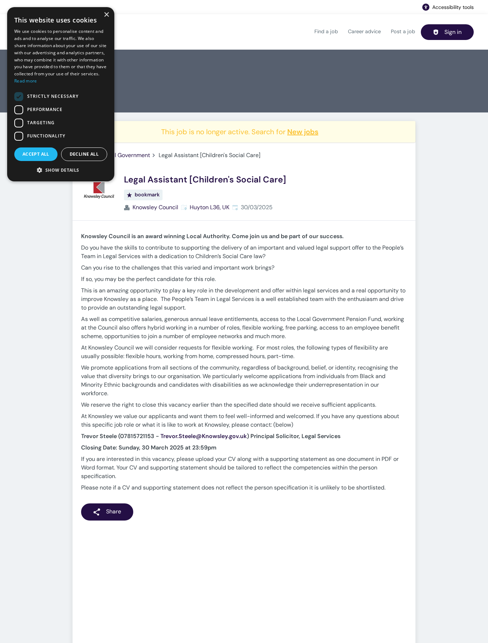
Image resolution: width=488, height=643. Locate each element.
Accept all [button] (36, 154)
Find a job (326, 31)
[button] (60, 170)
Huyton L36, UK (209, 207)
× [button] (106, 14)
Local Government (126, 155)
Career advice (364, 31)
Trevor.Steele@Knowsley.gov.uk (203, 436)
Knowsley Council (155, 207)
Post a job (403, 31)
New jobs (302, 131)
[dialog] (60, 94)
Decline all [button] (84, 154)
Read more (25, 81)
